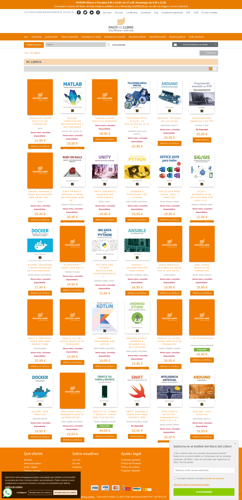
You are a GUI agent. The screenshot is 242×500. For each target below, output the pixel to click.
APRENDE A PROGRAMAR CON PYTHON (137, 194)
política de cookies (14, 487)
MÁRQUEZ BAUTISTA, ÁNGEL (201, 204)
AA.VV (40, 128)
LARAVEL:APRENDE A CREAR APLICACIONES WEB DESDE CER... (40, 194)
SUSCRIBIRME (204, 492)
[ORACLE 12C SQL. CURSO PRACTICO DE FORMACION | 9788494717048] (72, 317)
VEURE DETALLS (202, 140)
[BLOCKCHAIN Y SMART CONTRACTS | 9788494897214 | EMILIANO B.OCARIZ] (72, 244)
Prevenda (36, 37)
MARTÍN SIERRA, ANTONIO (202, 275)
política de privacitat (215, 478)
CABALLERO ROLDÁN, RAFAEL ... (105, 281)
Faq (156, 12)
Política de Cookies (130, 467)
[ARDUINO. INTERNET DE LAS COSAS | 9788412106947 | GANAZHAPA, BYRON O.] (169, 97)
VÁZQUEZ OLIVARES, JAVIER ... (72, 204)
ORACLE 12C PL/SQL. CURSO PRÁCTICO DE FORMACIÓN (169, 341)
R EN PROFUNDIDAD (202, 338)
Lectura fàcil (51, 37)
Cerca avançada (118, 45)
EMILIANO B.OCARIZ (72, 272)
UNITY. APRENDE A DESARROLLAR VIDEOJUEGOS (105, 194)
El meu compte (209, 12)
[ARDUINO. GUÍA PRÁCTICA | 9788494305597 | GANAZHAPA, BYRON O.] (202, 391)
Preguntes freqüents (130, 470)
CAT (188, 12)
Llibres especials (69, 37)
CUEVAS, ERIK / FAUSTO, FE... (72, 131)
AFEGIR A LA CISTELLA (40, 146)
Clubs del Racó (196, 37)
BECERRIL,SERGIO (40, 348)
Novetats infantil (137, 37)
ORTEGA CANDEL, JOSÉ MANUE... (40, 275)
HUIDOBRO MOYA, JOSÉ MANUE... (137, 132)
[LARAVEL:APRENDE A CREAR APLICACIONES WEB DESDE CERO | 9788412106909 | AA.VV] (40, 171)
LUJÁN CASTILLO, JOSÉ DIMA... (137, 201)
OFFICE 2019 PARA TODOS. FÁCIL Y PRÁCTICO (169, 194)
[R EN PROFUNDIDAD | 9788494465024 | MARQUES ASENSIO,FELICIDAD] (202, 317)
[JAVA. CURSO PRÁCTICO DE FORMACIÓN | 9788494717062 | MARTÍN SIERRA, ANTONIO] (202, 244)
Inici (26, 37)
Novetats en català (91, 37)
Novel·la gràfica (177, 37)
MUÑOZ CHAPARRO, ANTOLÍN (169, 348)
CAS (196, 12)
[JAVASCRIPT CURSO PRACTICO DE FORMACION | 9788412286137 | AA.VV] (40, 97)
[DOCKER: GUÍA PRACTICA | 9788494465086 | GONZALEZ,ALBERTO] (40, 391)
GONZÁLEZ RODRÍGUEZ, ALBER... (137, 275)
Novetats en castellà (114, 37)
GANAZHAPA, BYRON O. (169, 125)
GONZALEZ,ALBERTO (40, 419)
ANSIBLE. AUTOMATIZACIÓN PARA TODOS (137, 268)
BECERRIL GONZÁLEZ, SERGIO (137, 422)
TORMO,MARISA (169, 275)
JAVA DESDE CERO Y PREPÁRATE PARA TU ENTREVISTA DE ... (72, 414)
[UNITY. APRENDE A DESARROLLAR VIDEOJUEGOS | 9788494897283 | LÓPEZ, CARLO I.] (105, 171)
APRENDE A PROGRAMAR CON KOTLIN (105, 341)
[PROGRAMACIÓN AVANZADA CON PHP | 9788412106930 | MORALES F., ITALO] (202, 97)
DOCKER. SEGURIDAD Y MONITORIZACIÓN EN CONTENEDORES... (40, 268)
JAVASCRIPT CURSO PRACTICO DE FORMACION (40, 121)
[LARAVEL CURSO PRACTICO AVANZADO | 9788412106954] (105, 97)
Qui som (107, 12)
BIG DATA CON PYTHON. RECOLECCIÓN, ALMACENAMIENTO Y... (105, 271)
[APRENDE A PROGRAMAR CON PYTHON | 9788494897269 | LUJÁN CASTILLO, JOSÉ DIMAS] (137, 171)
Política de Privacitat (131, 463)
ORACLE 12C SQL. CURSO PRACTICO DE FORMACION (72, 341)
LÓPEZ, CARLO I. (105, 201)
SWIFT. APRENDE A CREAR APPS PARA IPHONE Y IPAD (137, 414)
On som (119, 12)
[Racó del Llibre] (121, 24)
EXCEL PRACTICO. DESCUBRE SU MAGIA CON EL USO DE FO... (169, 268)
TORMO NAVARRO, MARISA (169, 201)
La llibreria (131, 12)
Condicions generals (172, 12)
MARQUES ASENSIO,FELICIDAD (202, 345)
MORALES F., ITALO (202, 125)
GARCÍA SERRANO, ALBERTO (169, 425)
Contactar (146, 12)
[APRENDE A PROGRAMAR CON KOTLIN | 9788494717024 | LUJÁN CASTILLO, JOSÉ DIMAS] (105, 317)
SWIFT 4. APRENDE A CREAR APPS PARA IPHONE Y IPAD (40, 341)
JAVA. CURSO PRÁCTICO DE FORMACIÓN (202, 268)
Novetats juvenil (157, 37)
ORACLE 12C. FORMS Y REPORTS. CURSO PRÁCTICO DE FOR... (105, 414)
